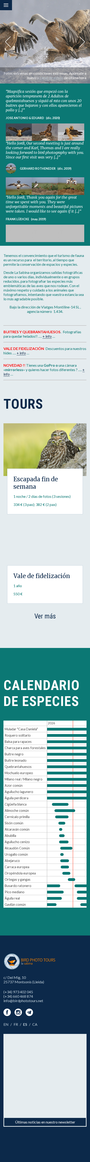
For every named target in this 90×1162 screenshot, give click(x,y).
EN (6, 1024)
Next (82, 41)
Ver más (45, 616)
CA (34, 1024)
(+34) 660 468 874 (18, 996)
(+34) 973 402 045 (18, 992)
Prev (7, 41)
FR (16, 1024)
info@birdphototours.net (23, 1000)
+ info (47, 336)
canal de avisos (51, 77)
